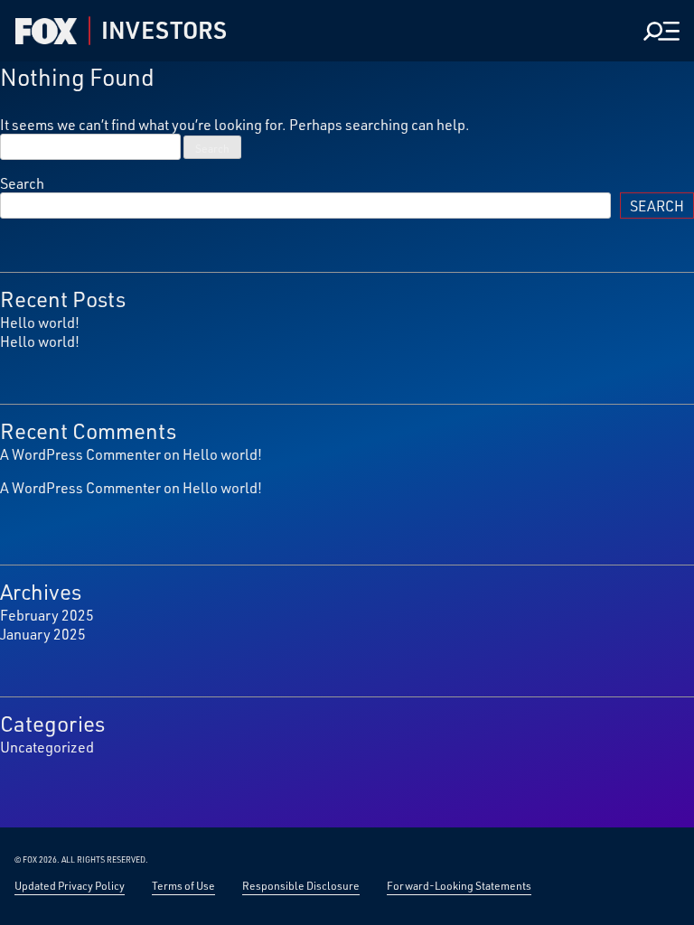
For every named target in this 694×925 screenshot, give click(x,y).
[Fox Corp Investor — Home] (46, 31)
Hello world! (40, 322)
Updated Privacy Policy (69, 885)
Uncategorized (47, 746)
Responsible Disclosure (301, 885)
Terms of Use (183, 885)
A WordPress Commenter (80, 453)
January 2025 (43, 633)
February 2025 (47, 614)
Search (22, 182)
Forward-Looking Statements (459, 885)
